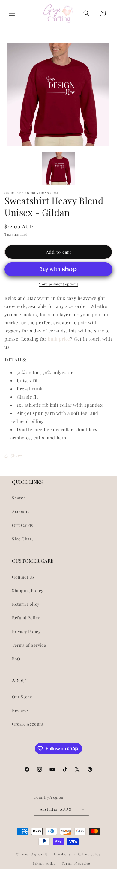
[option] (59, 94)
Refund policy (89, 854)
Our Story (22, 697)
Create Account (28, 724)
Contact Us (23, 577)
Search (19, 498)
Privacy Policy (26, 631)
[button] (12, 13)
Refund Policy (26, 617)
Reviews (20, 710)
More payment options (58, 283)
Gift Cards (22, 525)
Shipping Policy (28, 590)
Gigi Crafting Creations (51, 854)
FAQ (16, 659)
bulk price (59, 339)
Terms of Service (29, 645)
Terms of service (76, 863)
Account (20, 511)
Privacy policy (44, 863)
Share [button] (16, 456)
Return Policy (26, 604)
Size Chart (22, 539)
